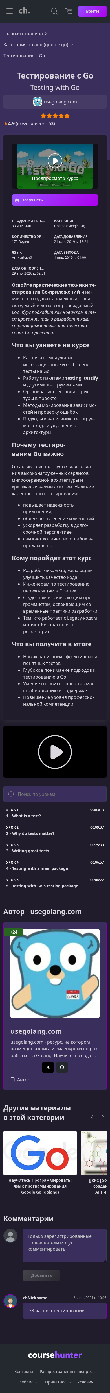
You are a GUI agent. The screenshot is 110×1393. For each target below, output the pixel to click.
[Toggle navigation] (9, 11)
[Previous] (92, 1117)
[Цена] (68, 11)
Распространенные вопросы (68, 1371)
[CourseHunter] (24, 11)
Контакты (23, 1371)
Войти (92, 11)
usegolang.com (36, 1031)
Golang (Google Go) (69, 225)
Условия (85, 1382)
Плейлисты (27, 1382)
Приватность (58, 1382)
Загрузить (32, 200)
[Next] (103, 1117)
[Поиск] (54, 11)
